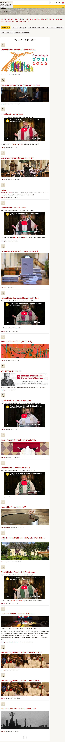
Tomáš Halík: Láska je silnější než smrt (18, 572)
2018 (35, 19)
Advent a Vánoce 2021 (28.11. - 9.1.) (16, 341)
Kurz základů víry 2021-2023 (13, 507)
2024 (12, 19)
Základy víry (7, 527)
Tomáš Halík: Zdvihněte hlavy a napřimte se (20, 298)
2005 (20, 22)
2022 (20, 19)
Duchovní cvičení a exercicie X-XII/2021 (18, 613)
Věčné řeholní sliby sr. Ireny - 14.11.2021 (18, 439)
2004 (24, 22)
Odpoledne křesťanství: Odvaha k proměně (19, 251)
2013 (54, 19)
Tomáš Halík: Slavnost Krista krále (16, 400)
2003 (28, 22)
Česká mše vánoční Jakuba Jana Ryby (17, 157)
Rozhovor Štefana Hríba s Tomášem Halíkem (20, 85)
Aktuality (3, 74)
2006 (17, 22)
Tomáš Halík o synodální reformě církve (18, 49)
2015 (46, 19)
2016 (42, 19)
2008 (9, 22)
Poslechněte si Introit (6, 192)
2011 (61, 19)
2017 (39, 19)
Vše (2, 19)
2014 (50, 19)
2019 (31, 19)
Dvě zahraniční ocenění (11, 370)
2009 (6, 22)
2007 (13, 22)
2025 (9, 19)
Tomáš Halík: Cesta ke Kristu (13, 207)
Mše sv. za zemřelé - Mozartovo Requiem (18, 708)
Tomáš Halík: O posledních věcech (15, 467)
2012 (57, 19)
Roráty (4, 190)
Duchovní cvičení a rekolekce (11, 642)
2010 (2, 22)
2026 (5, 19)
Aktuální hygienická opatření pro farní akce (20, 680)
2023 (16, 19)
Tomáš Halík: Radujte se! (12, 114)
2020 (27, 19)
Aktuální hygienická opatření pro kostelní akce (21, 652)
